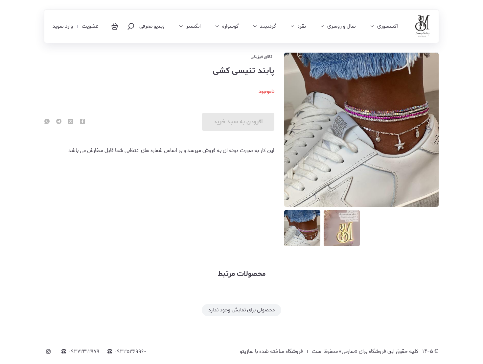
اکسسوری (387, 26)
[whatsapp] (47, 122)
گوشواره (230, 26)
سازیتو (247, 351)
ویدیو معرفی (152, 26)
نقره (301, 26)
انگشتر (193, 26)
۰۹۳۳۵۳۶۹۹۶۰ (130, 351)
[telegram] (58, 122)
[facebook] (82, 122)
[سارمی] (422, 26)
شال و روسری (341, 26)
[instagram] (48, 351)
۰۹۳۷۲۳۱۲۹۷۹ (84, 351)
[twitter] (70, 122)
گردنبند (268, 26)
